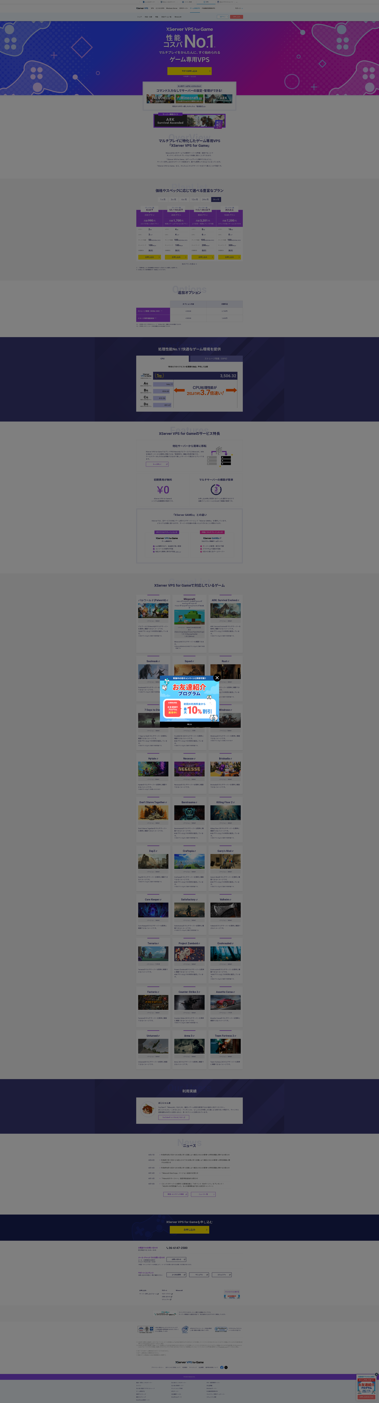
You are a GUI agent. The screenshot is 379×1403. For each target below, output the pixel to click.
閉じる (217, 678)
